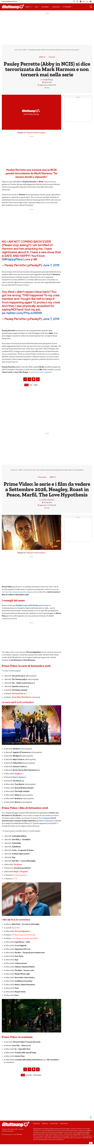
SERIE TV (25, 50)
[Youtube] (90, 1)
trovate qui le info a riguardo (40, 372)
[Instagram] (77, 1)
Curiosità (52, 57)
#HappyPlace (13, 259)
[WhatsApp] (87, 1)
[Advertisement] (47, 27)
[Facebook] (74, 1)
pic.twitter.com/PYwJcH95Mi (22, 313)
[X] (84, 1)
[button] (91, 6)
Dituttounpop (18, 50)
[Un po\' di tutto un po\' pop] (13, 6)
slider (36, 385)
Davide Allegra (48, 80)
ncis (31, 385)
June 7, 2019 (51, 265)
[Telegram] (80, 1)
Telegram (29, 132)
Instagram (41, 132)
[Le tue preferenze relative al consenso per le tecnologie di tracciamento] (91, 1144)
